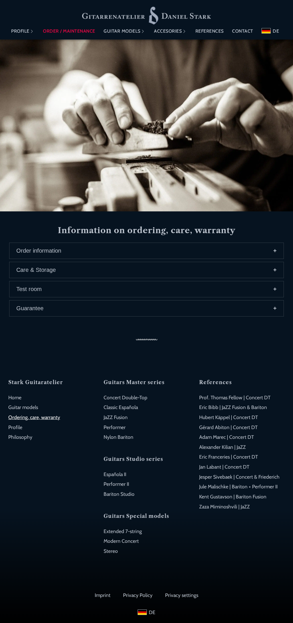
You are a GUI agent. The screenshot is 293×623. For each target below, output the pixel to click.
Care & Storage (36, 270)
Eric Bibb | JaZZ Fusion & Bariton (233, 407)
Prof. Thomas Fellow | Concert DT (234, 397)
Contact (242, 31)
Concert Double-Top (125, 397)
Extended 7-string (123, 531)
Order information (38, 250)
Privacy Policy (138, 595)
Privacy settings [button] (181, 595)
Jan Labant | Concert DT (224, 467)
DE (276, 31)
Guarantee (29, 308)
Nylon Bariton (118, 437)
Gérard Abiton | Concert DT (228, 427)
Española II (115, 474)
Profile (20, 31)
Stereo (111, 551)
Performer (115, 427)
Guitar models (122, 31)
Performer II (116, 484)
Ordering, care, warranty (34, 417)
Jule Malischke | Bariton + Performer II (238, 487)
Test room (29, 289)
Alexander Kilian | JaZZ (222, 447)
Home (14, 397)
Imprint (102, 595)
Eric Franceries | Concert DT (228, 457)
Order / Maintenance (69, 31)
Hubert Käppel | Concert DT (228, 417)
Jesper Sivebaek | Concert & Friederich (239, 477)
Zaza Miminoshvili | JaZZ (224, 507)
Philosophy (20, 437)
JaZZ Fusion (116, 417)
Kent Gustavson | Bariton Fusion (232, 497)
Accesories (168, 31)
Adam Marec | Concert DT (226, 437)
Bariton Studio (119, 494)
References (209, 31)
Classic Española (121, 407)
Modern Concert (121, 541)
